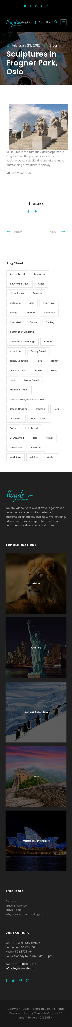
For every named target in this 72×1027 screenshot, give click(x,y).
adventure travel (19, 283)
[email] (25, 6)
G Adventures (18, 370)
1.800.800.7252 (27, 964)
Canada (30, 312)
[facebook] (30, 6)
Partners (11, 901)
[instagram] (47, 6)
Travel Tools (13, 910)
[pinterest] (36, 6)
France (55, 360)
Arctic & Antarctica (36, 712)
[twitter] (41, 6)
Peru (56, 409)
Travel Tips (16, 447)
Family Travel (38, 351)
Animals (37, 293)
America (36, 647)
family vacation (19, 360)
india (13, 380)
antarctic (15, 303)
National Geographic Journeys (27, 399)
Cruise (33, 322)
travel (49, 437)
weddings (15, 457)
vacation (36, 447)
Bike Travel (49, 303)
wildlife (34, 457)
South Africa (17, 437)
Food (39, 360)
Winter (50, 457)
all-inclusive (17, 293)
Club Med (15, 322)
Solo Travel (31, 428)
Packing (40, 409)
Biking (13, 312)
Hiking (54, 370)
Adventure (40, 274)
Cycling (50, 322)
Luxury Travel (31, 380)
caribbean (49, 312)
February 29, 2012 (26, 45)
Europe (48, 341)
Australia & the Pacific (36, 841)
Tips (35, 437)
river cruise (16, 418)
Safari (13, 428)
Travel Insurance (16, 905)
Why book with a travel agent (24, 914)
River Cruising (38, 418)
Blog (53, 45)
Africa (41, 283)
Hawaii (38, 370)
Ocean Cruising (19, 409)
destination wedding (22, 331)
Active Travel (17, 274)
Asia (31, 303)
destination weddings (22, 341)
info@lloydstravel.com (20, 968)
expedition (16, 351)
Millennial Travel (19, 389)
